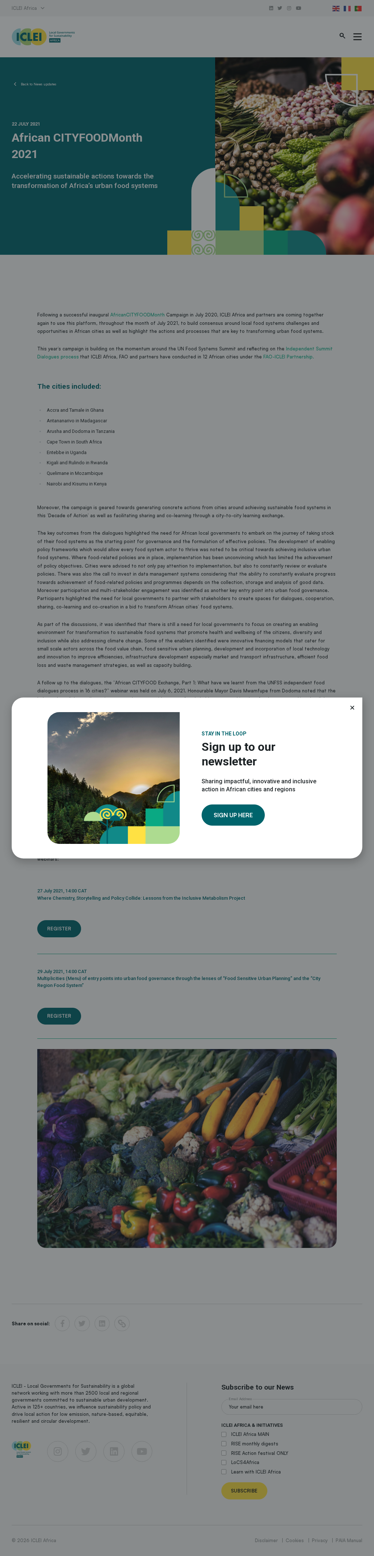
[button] (352, 707)
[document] (187, 778)
